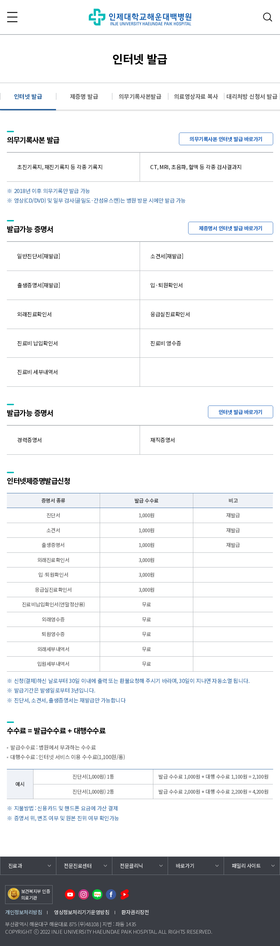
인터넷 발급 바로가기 (241, 411)
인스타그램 (84, 894)
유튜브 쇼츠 (125, 894)
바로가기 (185, 865)
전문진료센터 (78, 865)
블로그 (97, 894)
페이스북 (111, 894)
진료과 (15, 865)
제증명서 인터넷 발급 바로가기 (231, 228)
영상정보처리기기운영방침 (82, 912)
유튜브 (70, 894)
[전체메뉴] (12, 17)
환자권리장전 (135, 912)
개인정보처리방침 (23, 912)
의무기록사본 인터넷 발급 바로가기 (226, 138)
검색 (268, 17)
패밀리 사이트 (246, 865)
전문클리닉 (131, 865)
